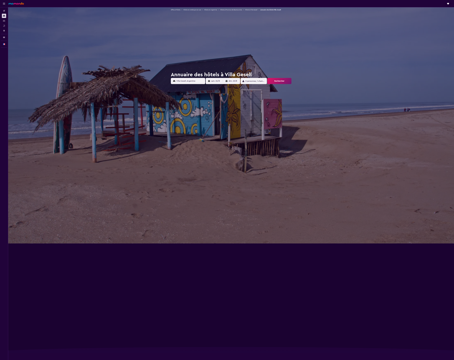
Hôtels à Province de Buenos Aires (231, 10)
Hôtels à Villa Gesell (251, 10)
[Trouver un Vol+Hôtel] (4, 25)
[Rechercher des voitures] (4, 20)
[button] (4, 3)
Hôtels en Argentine (210, 10)
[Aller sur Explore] (4, 30)
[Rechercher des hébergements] (4, 15)
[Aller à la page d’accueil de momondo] (16, 3)
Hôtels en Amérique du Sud (192, 10)
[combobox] (190, 81)
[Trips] (4, 37)
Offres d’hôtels (175, 10)
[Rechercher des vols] (4, 11)
